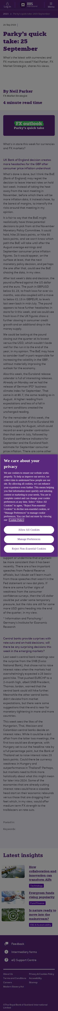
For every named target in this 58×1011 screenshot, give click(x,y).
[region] (29, 505)
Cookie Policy (16, 520)
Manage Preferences (29, 539)
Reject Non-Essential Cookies (29, 548)
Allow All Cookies (29, 529)
